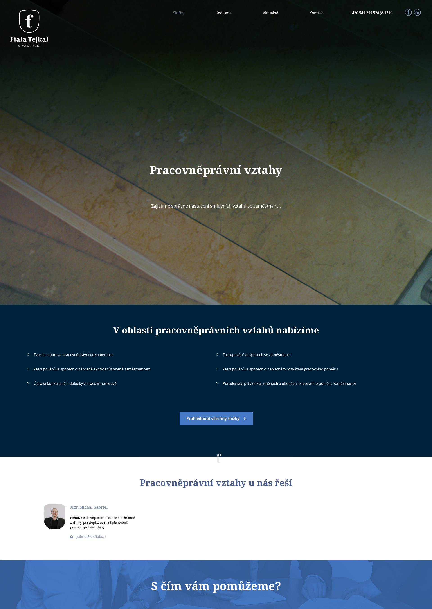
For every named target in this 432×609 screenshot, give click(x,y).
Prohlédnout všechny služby (213, 418)
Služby (178, 12)
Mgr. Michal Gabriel (89, 507)
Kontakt (316, 12)
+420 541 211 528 (365, 12)
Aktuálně (270, 12)
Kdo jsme (224, 12)
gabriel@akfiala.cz (91, 536)
